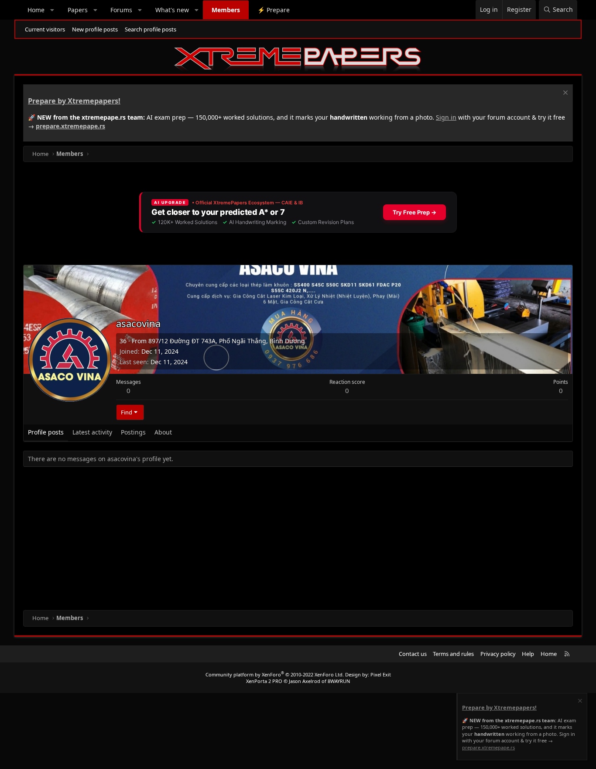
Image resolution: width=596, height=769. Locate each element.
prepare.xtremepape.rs (70, 126)
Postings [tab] (133, 432)
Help (528, 654)
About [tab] (163, 432)
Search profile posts (150, 29)
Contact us (413, 654)
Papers (78, 10)
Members (226, 10)
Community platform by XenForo (275, 674)
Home (36, 10)
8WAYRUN (339, 681)
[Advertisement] (285, 540)
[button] (52, 10)
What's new (172, 10)
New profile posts (95, 29)
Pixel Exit (380, 674)
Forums (121, 10)
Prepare (273, 10)
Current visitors (45, 29)
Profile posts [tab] (46, 432)
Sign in (446, 117)
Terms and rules (453, 654)
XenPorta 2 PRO (264, 681)
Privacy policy (498, 654)
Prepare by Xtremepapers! (74, 101)
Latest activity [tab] (92, 432)
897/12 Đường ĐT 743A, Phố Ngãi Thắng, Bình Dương (226, 341)
